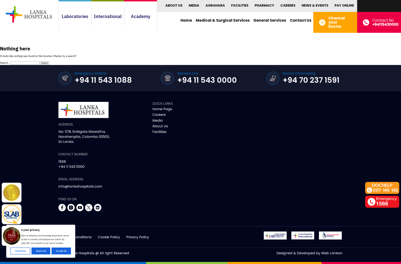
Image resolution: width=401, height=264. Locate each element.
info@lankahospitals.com (80, 186)
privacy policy (137, 237)
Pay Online (344, 5)
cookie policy (109, 237)
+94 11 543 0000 (207, 80)
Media (194, 5)
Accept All (61, 251)
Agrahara (215, 5)
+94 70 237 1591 (311, 80)
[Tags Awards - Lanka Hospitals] (12, 236)
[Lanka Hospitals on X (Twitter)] (88, 207)
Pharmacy (264, 5)
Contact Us (300, 20)
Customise (20, 251)
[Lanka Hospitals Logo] (303, 235)
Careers (287, 5)
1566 (62, 161)
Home (186, 20)
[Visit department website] (275, 235)
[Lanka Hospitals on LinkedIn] (97, 207)
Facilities (239, 5)
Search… (5, 62)
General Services (269, 20)
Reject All (41, 251)
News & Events (315, 5)
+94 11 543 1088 (103, 80)
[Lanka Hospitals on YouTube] (80, 207)
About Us (173, 5)
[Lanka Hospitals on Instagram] (71, 207)
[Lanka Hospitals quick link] (12, 193)
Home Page (162, 109)
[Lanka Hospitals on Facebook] (62, 207)
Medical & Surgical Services (223, 20)
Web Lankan (332, 253)
